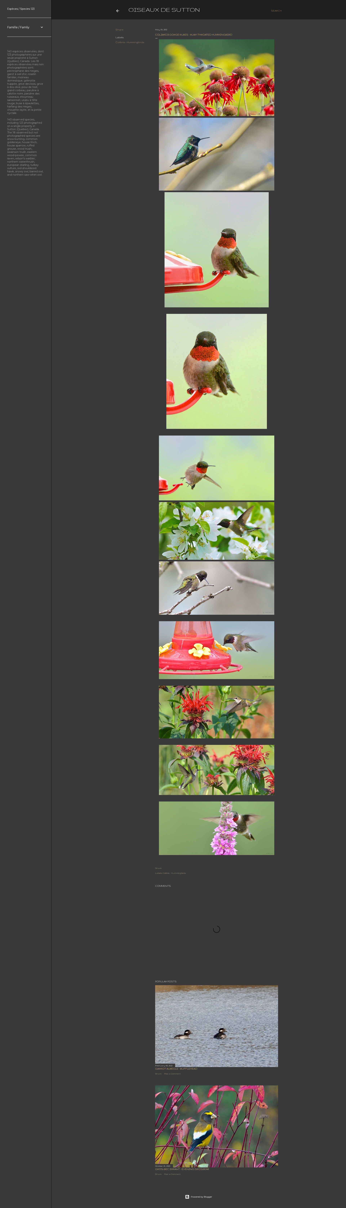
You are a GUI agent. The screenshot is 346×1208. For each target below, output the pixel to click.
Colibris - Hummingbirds (130, 42)
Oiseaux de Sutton (164, 9)
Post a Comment (172, 1074)
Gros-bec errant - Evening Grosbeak (182, 1169)
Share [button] (119, 29)
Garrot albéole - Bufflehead (176, 1069)
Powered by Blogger (201, 1196)
